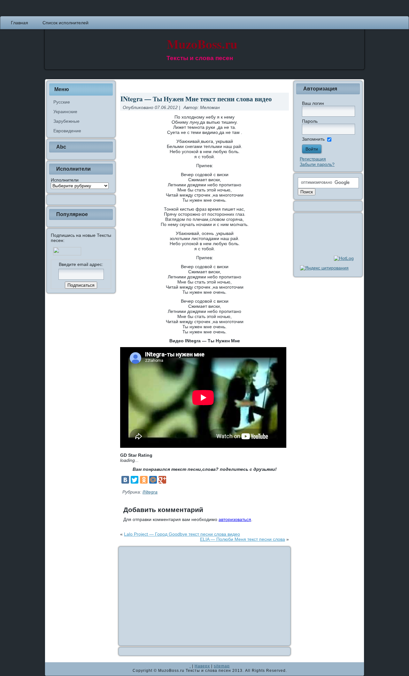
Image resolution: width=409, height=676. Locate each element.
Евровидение (67, 130)
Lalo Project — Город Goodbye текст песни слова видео (182, 534)
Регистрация (313, 158)
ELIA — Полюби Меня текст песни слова (242, 539)
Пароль (310, 121)
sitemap (222, 666)
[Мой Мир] (153, 480)
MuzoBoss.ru (202, 44)
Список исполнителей (65, 22)
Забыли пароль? (317, 164)
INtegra (150, 491)
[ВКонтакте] (125, 480)
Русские (61, 102)
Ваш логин (313, 103)
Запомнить (313, 139)
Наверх (202, 666)
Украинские (65, 111)
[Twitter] (134, 480)
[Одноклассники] (144, 480)
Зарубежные (66, 121)
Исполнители (65, 180)
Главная (19, 22)
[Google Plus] (162, 480)
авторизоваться (235, 519)
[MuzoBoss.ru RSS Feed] (52, 669)
